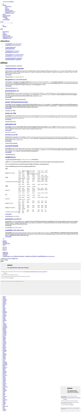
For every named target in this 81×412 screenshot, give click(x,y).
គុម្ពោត (6, 7)
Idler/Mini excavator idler (11, 134)
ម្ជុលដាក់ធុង (7, 9)
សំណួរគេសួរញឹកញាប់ (7, 15)
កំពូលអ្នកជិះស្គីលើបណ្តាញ (41, 256)
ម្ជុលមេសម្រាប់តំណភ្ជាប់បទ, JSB (12, 90)
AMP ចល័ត (5, 255)
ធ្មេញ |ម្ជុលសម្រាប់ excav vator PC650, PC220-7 (14, 55)
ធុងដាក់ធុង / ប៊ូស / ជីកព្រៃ (10, 113)
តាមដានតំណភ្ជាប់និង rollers (10, 11)
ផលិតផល (4, 5)
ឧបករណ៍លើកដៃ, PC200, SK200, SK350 (13, 45)
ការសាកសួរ (7, 74)
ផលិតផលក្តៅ (5, 252)
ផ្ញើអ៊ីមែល (2, 261)
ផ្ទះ (3, 3)
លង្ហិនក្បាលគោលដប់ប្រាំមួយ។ (19, 256)
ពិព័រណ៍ (6, 18)
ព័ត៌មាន (4, 14)
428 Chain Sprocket (50, 256)
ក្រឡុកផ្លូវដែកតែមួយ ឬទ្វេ (10, 157)
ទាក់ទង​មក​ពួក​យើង (6, 19)
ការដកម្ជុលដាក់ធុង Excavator (8, 256)
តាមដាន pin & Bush (9, 10)
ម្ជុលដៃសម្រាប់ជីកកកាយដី (9, 48)
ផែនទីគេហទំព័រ (5, 253)
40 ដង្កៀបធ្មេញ (27, 256)
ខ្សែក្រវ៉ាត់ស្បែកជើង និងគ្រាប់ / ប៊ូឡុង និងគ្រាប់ (13, 59)
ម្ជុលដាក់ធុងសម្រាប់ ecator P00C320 (11, 52)
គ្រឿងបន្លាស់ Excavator (9, 13)
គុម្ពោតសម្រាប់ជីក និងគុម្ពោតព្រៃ (11, 146)
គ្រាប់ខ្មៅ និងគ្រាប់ (34, 256)
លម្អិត (10, 74)
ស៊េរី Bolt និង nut (8, 6)
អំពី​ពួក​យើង (5, 17)
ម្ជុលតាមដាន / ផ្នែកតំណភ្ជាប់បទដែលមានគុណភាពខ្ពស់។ (16, 102)
